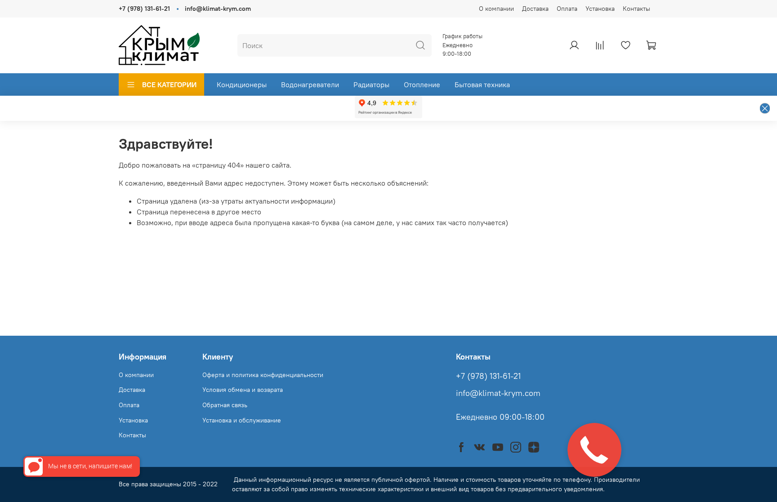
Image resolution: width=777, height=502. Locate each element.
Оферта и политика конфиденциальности (262, 375)
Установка (600, 8)
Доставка (535, 8)
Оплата (567, 8)
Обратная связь (224, 405)
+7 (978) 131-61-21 (144, 8)
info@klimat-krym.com (218, 8)
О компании (496, 8)
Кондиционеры (242, 84)
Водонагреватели (310, 84)
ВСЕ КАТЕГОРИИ (169, 84)
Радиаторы (371, 84)
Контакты (636, 8)
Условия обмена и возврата (242, 390)
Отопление (422, 84)
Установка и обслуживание (241, 420)
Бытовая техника (482, 84)
